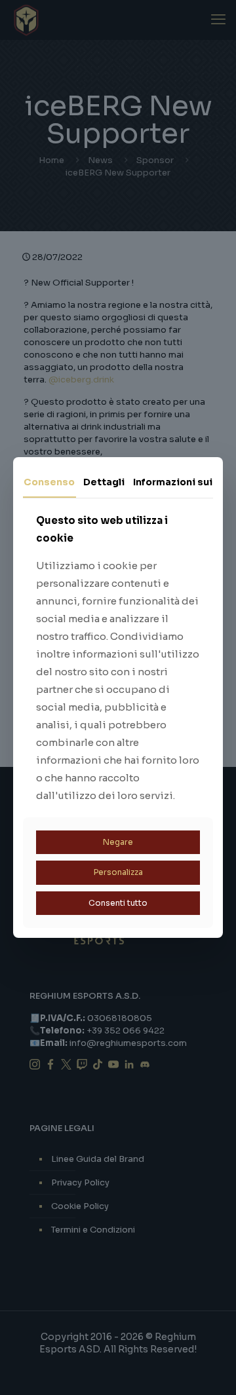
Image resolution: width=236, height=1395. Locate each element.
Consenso (49, 482)
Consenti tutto (118, 903)
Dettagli (104, 482)
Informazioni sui (172, 482)
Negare (118, 842)
